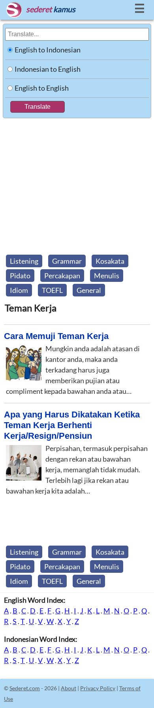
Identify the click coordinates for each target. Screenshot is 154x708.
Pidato (20, 275)
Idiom (19, 290)
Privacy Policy (97, 688)
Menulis (106, 275)
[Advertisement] (77, 184)
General (89, 290)
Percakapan (62, 275)
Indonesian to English (48, 69)
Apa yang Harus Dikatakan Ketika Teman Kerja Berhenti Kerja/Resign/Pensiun (72, 425)
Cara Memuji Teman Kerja (56, 336)
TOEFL (52, 290)
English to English (42, 88)
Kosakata (110, 261)
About (68, 688)
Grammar (67, 261)
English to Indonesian (48, 49)
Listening (24, 261)
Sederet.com (24, 688)
